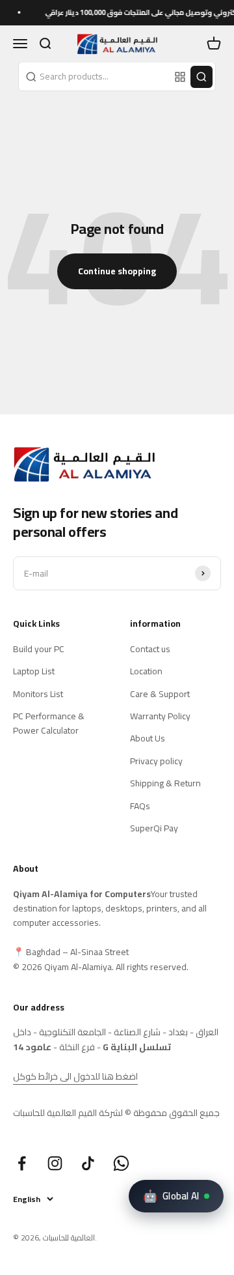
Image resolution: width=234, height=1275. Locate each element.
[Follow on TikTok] (88, 1163)
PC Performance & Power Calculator (48, 723)
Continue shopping (117, 271)
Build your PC (38, 649)
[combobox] (95, 76)
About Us (147, 738)
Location (146, 671)
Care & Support (160, 694)
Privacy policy (156, 761)
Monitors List (38, 694)
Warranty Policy (160, 716)
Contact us (150, 649)
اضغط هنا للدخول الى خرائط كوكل (75, 1076)
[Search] (201, 77)
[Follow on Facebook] (22, 1163)
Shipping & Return (165, 783)
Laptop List (34, 671)
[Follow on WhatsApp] (121, 1163)
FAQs (140, 806)
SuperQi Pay (154, 828)
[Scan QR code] (180, 77)
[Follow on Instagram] (55, 1163)
